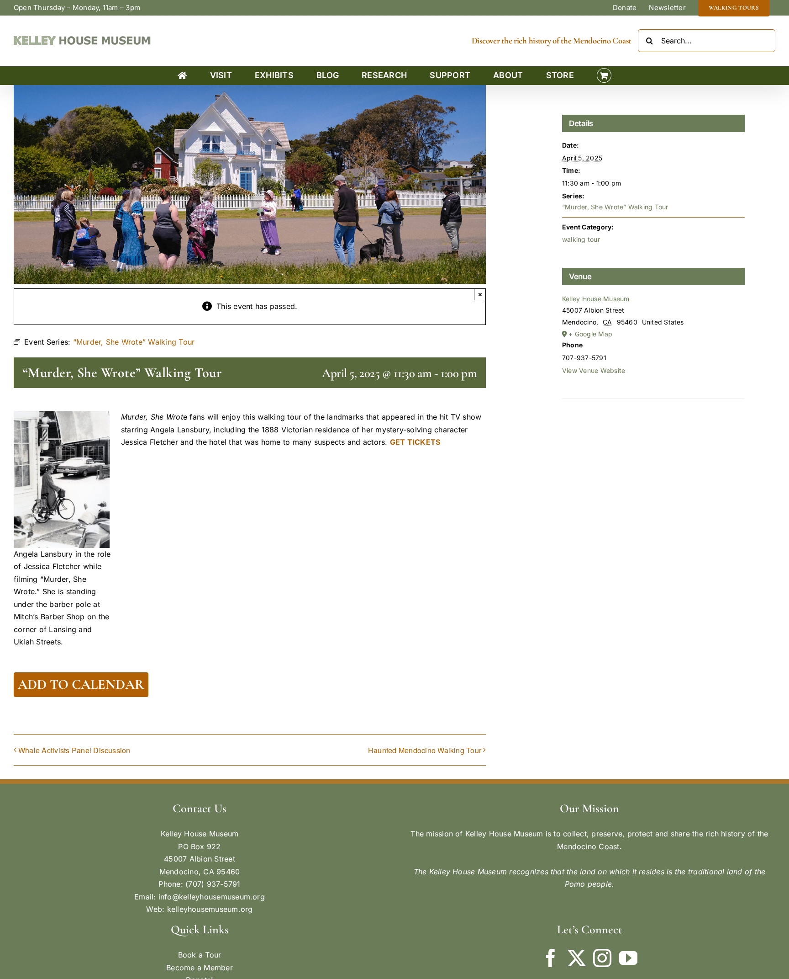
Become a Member (199, 967)
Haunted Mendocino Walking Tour (424, 750)
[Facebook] (551, 958)
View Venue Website (593, 370)
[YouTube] (628, 958)
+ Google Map (590, 334)
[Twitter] (577, 958)
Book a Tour (199, 954)
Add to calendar (81, 684)
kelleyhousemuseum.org (210, 909)
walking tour (581, 239)
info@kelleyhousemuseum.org (211, 896)
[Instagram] (602, 958)
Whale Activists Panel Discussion (74, 750)
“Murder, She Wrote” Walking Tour (615, 207)
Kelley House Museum (596, 299)
